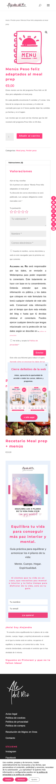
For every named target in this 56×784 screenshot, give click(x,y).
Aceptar (8, 779)
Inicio (8, 20)
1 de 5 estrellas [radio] (11, 211)
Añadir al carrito (29, 136)
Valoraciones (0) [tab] (15, 163)
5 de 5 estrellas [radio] (26, 211)
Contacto (10, 738)
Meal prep (20, 150)
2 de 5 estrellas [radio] (15, 211)
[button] (46, 32)
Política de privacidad (17, 722)
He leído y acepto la (24, 343)
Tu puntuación (15, 208)
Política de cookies (15, 718)
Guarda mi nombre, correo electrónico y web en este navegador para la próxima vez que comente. (27, 255)
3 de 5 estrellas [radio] (19, 211)
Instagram (11, 751)
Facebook (11, 757)
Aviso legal (11, 714)
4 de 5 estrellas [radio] (22, 211)
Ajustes (34, 779)
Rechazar (21, 779)
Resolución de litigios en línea (21, 732)
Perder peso (15, 20)
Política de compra (15, 725)
